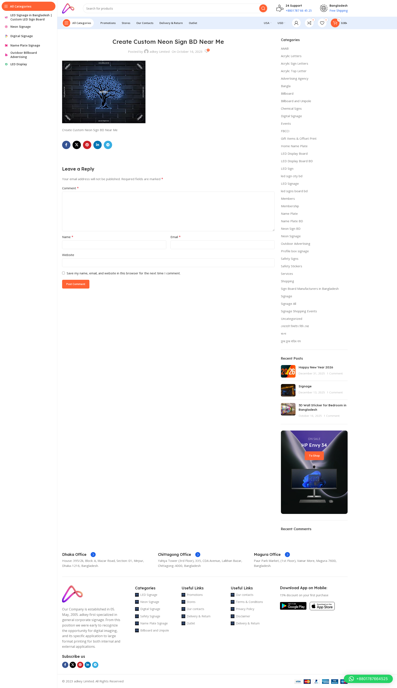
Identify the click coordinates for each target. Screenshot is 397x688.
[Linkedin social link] (97, 145)
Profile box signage (295, 251)
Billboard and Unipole (296, 101)
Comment (70, 188)
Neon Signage (291, 236)
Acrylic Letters (291, 56)
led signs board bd (294, 191)
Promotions (195, 595)
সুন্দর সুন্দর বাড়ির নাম (291, 341)
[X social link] (77, 145)
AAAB (285, 48)
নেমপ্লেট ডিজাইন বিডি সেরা (295, 326)
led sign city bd (291, 176)
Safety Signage (150, 616)
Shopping (287, 281)
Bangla (286, 86)
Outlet (191, 623)
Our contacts (195, 609)
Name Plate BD (292, 221)
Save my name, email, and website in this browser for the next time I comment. (123, 273)
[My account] (296, 23)
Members (288, 198)
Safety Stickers (291, 266)
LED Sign (287, 168)
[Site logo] (68, 8)
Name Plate (289, 213)
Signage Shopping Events (299, 311)
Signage (286, 296)
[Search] (263, 8)
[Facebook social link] (66, 145)
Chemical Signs (291, 108)
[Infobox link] (79, 554)
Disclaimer (243, 616)
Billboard (287, 93)
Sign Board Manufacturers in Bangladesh (310, 288)
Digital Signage (291, 116)
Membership (290, 206)
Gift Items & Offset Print (299, 138)
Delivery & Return (198, 616)
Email (175, 237)
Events (286, 123)
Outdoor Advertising (295, 243)
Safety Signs (289, 258)
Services (287, 273)
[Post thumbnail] (288, 371)
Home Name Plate (294, 146)
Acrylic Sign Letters (294, 63)
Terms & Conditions (249, 602)
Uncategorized (291, 318)
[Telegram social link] (108, 145)
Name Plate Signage (154, 623)
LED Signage (290, 183)
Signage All (288, 303)
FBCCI (285, 131)
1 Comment (335, 373)
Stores (191, 602)
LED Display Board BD (297, 161)
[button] (368, 679)
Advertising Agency (294, 78)
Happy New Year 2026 (316, 367)
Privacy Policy (245, 609)
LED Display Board (294, 153)
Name (67, 237)
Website (68, 255)
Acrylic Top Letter (294, 71)
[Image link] (72, 593)
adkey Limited (160, 51)
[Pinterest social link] (87, 145)
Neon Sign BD (291, 228)
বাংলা (283, 333)
